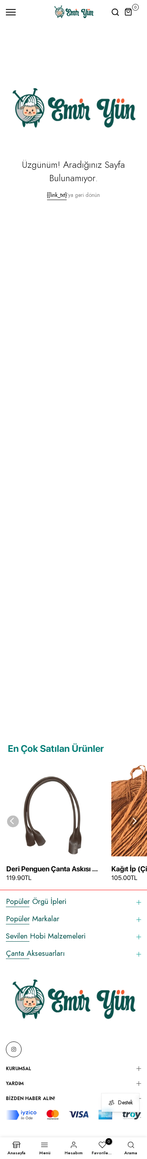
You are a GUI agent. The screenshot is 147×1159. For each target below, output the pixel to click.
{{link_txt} (57, 195)
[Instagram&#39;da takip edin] (14, 1049)
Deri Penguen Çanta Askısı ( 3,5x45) (50, 869)
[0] (128, 12)
